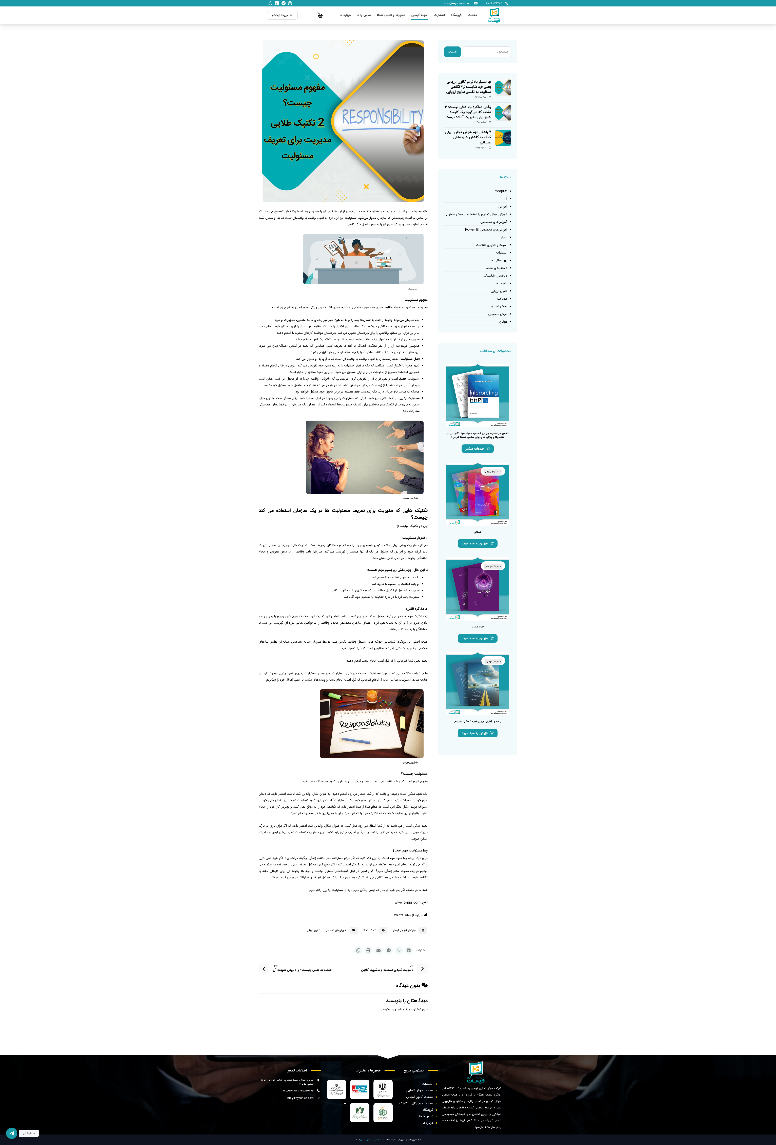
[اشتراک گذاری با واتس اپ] (399, 950)
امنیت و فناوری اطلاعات (491, 245)
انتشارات (501, 253)
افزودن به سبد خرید (475, 543)
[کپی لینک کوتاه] (358, 950)
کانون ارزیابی (313, 930)
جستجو (452, 51)
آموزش (503, 206)
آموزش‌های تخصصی (336, 930)
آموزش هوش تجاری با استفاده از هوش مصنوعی (475, 214)
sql (505, 199)
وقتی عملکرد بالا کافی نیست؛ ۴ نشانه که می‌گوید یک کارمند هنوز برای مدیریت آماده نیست (468, 112)
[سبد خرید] (320, 15)
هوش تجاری (499, 306)
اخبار (504, 237)
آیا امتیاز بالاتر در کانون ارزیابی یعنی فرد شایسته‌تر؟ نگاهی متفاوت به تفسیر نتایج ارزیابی (468, 87)
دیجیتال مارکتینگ (495, 276)
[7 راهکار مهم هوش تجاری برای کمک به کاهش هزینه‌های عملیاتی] (503, 138)
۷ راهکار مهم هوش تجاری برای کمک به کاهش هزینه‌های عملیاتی (468, 137)
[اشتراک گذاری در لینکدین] (409, 950)
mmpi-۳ (500, 191)
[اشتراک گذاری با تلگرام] (389, 950)
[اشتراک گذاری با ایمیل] (378, 950)
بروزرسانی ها (498, 260)
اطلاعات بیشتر (475, 448)
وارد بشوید (389, 1009)
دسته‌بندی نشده (496, 268)
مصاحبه (502, 299)
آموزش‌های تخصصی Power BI (486, 230)
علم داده (502, 283)
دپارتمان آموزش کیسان (404, 930)
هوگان (503, 322)
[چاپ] (368, 950)
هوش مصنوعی (497, 314)
